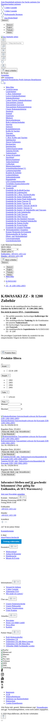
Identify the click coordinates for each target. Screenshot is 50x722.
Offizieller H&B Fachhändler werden (20, 646)
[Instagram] (2, 675)
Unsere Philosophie (13, 606)
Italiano (9, 32)
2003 (11, 383)
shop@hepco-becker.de (10, 537)
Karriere (9, 627)
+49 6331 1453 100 (8, 515)
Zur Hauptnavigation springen (20, 3)
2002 (11, 380)
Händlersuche (11, 556)
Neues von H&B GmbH (15, 623)
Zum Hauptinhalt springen (11, 2)
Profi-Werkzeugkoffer (14, 637)
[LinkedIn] (2, 682)
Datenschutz (10, 701)
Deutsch (10, 25)
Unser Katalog (11, 610)
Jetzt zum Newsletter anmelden (13, 494)
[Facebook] (2, 671)
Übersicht (5, 80)
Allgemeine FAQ (12, 591)
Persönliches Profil (16, 80)
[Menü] (3, 40)
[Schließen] (2, 720)
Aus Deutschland (10, 18)
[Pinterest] (2, 688)
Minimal (11, 404)
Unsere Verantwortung (14, 608)
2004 (11, 385)
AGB (8, 694)
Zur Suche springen (29, 2)
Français (10, 30)
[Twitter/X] (2, 685)
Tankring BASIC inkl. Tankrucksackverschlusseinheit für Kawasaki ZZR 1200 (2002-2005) (23, 462)
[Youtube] (2, 679)
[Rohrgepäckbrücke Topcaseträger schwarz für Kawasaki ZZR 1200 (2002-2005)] (25, 439)
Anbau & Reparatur (13, 554)
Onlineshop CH (12, 639)
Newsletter (10, 620)
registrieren (9, 77)
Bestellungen (36, 80)
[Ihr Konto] (3, 66)
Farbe (4, 392)
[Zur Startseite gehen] (9, 37)
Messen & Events (12, 558)
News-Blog (10, 625)
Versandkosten (42, 707)
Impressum (10, 692)
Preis (4, 402)
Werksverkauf (11, 552)
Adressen (27, 80)
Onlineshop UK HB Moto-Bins (18, 644)
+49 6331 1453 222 (8, 509)
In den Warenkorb (8, 434)
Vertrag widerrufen (11, 541)
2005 (11, 387)
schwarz (12, 397)
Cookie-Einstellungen (14, 703)
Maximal (11, 409)
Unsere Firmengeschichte (15, 604)
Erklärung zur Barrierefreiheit (17, 699)
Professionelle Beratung (13, 14)
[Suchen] (3, 46)
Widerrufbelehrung (13, 697)
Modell (4, 366)
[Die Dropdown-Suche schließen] (3, 50)
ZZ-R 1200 (13, 371)
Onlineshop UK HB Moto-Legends (19, 641)
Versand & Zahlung (13, 587)
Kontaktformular (7, 531)
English (9, 27)
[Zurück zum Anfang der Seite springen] (3, 717)
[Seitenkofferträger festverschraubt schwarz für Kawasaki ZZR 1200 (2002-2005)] (25, 418)
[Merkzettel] (2, 63)
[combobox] (12, 43)
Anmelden (5, 75)
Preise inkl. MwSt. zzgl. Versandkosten (16, 432)
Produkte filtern (10, 353)
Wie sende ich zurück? (14, 594)
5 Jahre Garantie (10, 8)
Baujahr (5, 376)
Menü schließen (11, 71)
